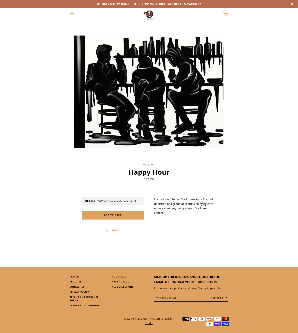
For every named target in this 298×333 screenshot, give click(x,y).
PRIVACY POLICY (79, 291)
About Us (76, 281)
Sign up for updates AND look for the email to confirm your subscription (187, 279)
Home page (119, 276)
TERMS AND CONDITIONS (84, 305)
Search (74, 276)
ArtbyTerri (148, 318)
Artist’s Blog (120, 281)
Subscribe (217, 298)
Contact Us (77, 286)
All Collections (122, 286)
